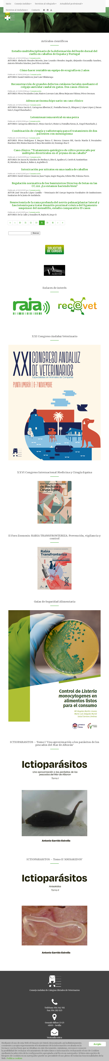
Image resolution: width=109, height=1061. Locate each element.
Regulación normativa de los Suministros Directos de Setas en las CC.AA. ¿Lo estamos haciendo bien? (54, 185)
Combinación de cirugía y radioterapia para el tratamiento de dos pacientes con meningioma (54, 132)
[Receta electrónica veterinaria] (77, 306)
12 (31, 222)
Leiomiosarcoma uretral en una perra (54, 117)
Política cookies (14, 1058)
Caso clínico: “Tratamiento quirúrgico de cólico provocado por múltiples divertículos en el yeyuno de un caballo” (54, 152)
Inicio (8, 4)
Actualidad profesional (70, 4)
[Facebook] (44, 10)
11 (25, 222)
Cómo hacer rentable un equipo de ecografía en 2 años (54, 70)
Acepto (97, 1044)
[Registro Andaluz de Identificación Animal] (31, 306)
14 (42, 222)
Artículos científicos (54, 41)
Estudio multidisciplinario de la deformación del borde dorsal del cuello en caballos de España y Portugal (54, 52)
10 (20, 222)
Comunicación (34, 58)
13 (36, 222)
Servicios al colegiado (45, 4)
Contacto (36, 10)
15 (47, 222)
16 (53, 222)
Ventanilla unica (54, 1037)
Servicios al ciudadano (16, 10)
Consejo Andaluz (22, 4)
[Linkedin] (47, 10)
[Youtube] (51, 10)
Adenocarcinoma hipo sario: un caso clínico (54, 100)
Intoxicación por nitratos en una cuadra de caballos (54, 169)
